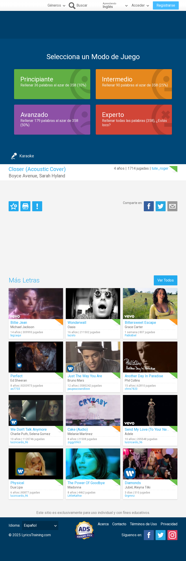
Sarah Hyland (52, 176)
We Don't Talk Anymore (28, 429)
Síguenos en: (132, 535)
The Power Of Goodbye (86, 483)
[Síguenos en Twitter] (161, 535)
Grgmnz (130, 495)
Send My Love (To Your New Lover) (153, 429)
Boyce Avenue (23, 176)
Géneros (54, 5)
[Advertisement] (93, 25)
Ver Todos (165, 280)
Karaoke (27, 155)
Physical (17, 483)
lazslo (71, 335)
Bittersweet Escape (140, 322)
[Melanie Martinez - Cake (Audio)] (93, 410)
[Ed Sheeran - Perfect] (36, 357)
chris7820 (131, 388)
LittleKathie (75, 495)
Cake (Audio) (78, 429)
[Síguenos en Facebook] (149, 535)
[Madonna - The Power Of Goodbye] (93, 463)
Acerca (103, 524)
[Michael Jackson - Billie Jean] (36, 303)
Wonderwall (77, 322)
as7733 (15, 388)
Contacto (119, 524)
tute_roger (160, 168)
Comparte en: (132, 202)
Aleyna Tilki (142, 487)
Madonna (74, 487)
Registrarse (166, 5)
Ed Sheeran (18, 380)
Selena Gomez (39, 434)
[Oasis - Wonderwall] (93, 303)
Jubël (129, 487)
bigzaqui (15, 335)
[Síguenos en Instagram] (172, 535)
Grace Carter (134, 327)
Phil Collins (132, 380)
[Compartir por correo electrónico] (172, 206)
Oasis (72, 327)
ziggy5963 (74, 442)
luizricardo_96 (19, 442)
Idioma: (14, 525)
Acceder (138, 5)
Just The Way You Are (85, 376)
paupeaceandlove (79, 388)
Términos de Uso (143, 524)
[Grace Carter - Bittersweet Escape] (150, 303)
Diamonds (133, 483)
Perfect (16, 376)
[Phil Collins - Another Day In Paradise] (150, 357)
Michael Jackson (22, 327)
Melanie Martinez (80, 434)
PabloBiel (130, 335)
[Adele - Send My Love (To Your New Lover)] (150, 410)
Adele (129, 434)
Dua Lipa (16, 487)
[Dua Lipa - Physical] (36, 463)
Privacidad (169, 524)
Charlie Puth (19, 434)
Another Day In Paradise (144, 376)
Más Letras (24, 280)
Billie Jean (18, 322)
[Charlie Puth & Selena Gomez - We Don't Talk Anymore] (36, 410)
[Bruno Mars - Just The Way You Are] (93, 357)
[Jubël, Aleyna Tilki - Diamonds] (150, 463)
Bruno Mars (76, 380)
